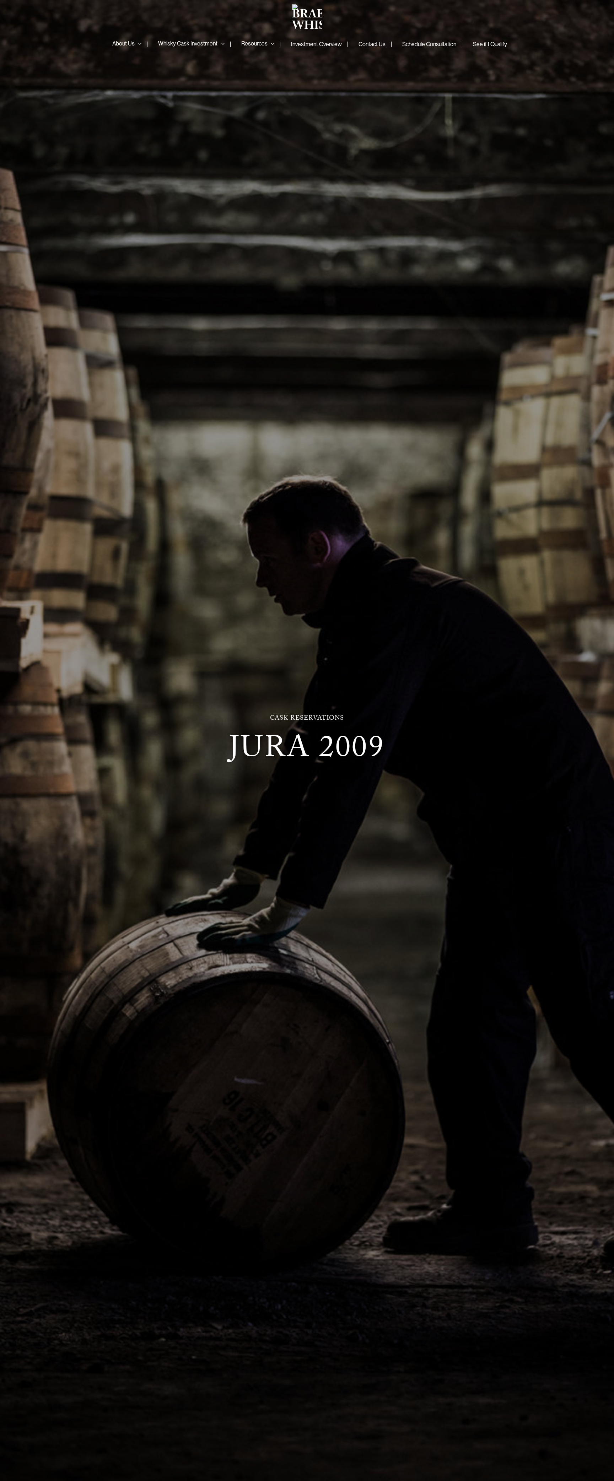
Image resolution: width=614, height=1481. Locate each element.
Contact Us (372, 44)
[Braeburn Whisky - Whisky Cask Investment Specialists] (307, 18)
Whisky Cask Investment (187, 43)
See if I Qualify (490, 44)
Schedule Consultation (429, 44)
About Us (123, 43)
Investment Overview (316, 44)
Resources (254, 43)
